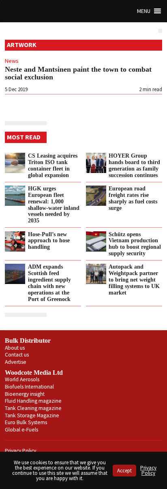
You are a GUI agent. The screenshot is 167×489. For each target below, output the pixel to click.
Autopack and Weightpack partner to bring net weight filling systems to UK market (134, 279)
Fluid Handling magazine (33, 400)
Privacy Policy (20, 450)
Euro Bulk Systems (26, 422)
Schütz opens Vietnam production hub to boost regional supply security (135, 244)
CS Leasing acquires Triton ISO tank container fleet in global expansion (52, 165)
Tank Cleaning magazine (33, 408)
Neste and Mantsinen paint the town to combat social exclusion (78, 73)
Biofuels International (29, 386)
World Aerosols (22, 379)
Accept (124, 470)
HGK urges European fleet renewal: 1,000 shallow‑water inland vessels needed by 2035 (53, 204)
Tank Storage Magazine (32, 415)
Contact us (17, 354)
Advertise (15, 362)
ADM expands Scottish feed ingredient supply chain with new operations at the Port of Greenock (49, 282)
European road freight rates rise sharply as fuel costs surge (133, 198)
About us (15, 347)
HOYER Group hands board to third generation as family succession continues (134, 165)
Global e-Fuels (21, 429)
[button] (143, 11)
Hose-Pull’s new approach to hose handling (49, 240)
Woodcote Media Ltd (34, 372)
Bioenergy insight (25, 394)
